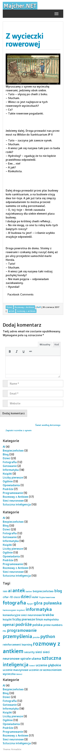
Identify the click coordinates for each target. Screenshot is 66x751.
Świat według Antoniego (47, 425)
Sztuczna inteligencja (17, 504)
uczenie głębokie (48, 665)
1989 (5, 591)
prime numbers (53, 625)
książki (7, 619)
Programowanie (13, 493)
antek (18, 590)
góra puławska (48, 602)
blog (58, 591)
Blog (6, 454)
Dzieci (6, 458)
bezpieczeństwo (43, 591)
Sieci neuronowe (13, 500)
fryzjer (30, 603)
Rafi (39, 307)
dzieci (26, 596)
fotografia (14, 603)
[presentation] (10, 351)
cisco (17, 597)
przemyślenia (17, 636)
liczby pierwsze (23, 619)
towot (32, 665)
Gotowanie (10, 466)
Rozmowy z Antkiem (15, 496)
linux (39, 619)
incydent (21, 610)
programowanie (22, 630)
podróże (23, 624)
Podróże (8, 489)
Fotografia (10, 462)
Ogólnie (8, 481)
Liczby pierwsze (13, 477)
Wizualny (45, 344)
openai (9, 624)
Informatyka (11, 470)
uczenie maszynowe (15, 670)
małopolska (51, 619)
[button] (9, 351)
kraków (48, 615)
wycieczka (9, 674)
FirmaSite (16, 749)
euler (35, 597)
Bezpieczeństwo (13, 450)
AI (4, 446)
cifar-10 (8, 597)
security (29, 652)
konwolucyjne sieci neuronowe (22, 615)
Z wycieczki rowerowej (24, 39)
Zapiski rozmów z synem (19, 430)
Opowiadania (11, 485)
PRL (4, 631)
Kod (56, 344)
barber (29, 591)
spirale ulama (30, 658)
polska (37, 625)
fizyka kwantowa (47, 597)
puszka (36, 637)
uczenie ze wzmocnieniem (45, 670)
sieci (38, 652)
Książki (7, 473)
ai (10, 590)
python (47, 636)
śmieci (19, 674)
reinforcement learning (17, 644)
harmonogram (9, 610)
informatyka (39, 609)
